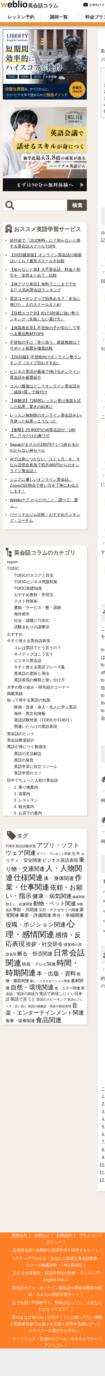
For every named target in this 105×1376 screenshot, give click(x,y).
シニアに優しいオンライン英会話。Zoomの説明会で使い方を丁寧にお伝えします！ (44, 485)
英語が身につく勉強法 (26, 746)
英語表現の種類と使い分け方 (39, 680)
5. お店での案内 (28, 813)
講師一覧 (59, 17)
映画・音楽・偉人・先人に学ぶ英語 (45, 707)
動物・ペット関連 (54, 903)
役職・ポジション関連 (36, 924)
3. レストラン (26, 800)
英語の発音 (24, 760)
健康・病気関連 (52, 896)
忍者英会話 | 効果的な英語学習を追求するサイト (56, 1250)
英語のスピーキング (51, 999)
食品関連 (49, 1020)
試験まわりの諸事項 (31, 627)
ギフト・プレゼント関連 (54, 853)
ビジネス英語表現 (60, 860)
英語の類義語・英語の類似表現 (49, 1006)
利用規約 (64, 1235)
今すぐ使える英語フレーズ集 (39, 667)
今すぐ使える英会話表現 (28, 640)
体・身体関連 (59, 878)
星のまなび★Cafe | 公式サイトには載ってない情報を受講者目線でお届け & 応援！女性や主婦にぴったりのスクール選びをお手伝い (56, 1324)
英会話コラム (43, 5)
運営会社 (19, 1235)
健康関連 (79, 897)
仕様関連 (28, 877)
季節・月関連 (25, 909)
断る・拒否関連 (35, 954)
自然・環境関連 (32, 987)
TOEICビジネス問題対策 (35, 582)
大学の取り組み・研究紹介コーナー (38, 687)
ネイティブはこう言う (33, 654)
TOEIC (13, 568)
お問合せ (42, 1235)
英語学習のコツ (27, 773)
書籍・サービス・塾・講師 (37, 607)
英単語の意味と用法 (31, 673)
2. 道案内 (22, 793)
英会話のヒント (20, 733)
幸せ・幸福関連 (67, 915)
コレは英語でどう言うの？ (37, 647)
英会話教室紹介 (20, 740)
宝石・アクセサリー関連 (59, 910)
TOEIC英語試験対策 (21, 846)
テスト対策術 (26, 601)
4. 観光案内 (24, 806)
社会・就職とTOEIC (32, 620)
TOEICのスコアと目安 (33, 575)
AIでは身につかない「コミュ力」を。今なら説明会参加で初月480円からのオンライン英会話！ (45, 465)
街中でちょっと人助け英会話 (32, 780)
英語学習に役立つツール (35, 766)
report (12, 562)
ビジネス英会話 (27, 660)
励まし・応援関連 (19, 904)
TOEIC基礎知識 (28, 588)
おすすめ (15, 634)
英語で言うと (23, 999)
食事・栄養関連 (20, 1020)
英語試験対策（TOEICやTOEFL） (44, 720)
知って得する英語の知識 (28, 700)
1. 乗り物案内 (26, 787)
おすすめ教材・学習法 (33, 594)
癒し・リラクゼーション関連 (50, 981)
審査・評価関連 (35, 915)
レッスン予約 (21, 17)
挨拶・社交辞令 (44, 944)
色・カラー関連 (67, 988)
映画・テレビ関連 (39, 964)
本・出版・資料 (56, 973)
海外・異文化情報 (29, 713)
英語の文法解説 (27, 753)
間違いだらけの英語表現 (35, 726)
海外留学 (22, 614)
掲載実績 (15, 693)
